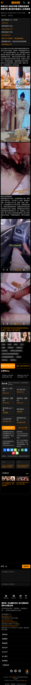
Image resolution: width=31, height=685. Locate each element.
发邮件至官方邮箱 (22, 427)
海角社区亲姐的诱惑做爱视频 (10, 354)
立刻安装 (5, 412)
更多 (27, 473)
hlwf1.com (5, 23)
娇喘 (15, 344)
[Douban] (22, 449)
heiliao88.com (6, 35)
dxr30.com (6, 402)
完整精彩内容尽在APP (8, 366)
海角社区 (19, 347)
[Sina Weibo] (13, 453)
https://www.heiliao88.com (9, 622)
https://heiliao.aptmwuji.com (9, 626)
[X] (18, 449)
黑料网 (18, 357)
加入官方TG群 (8, 427)
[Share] (4, 449)
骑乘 (9, 344)
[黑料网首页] (15, 2)
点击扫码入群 (21, 422)
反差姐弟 (4, 350)
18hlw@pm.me (6, 44)
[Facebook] (8, 449)
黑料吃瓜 (4, 360)
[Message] (17, 453)
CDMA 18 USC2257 (21, 684)
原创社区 (10, 15)
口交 (22, 344)
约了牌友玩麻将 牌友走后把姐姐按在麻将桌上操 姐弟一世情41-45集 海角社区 (15, 329)
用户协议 (7, 684)
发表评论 (26, 566)
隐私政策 (13, 684)
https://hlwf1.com (6, 616)
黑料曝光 (13, 360)
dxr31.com (20, 402)
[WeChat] (15, 449)
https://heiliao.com (7, 29)
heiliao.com (20, 392)
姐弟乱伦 (10, 347)
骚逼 (3, 347)
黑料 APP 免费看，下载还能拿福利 (12, 38)
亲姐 (3, 344)
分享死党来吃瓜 (24, 366)
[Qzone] (25, 449)
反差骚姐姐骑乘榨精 (7, 357)
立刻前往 (19, 411)
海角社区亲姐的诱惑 (16, 350)
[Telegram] (11, 449)
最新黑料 (3, 15)
